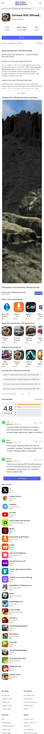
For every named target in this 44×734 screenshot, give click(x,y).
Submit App (6, 729)
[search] (40, 3)
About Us (27, 726)
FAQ (3, 719)
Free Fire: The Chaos (31, 702)
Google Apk (6, 695)
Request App (6, 733)
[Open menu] (3, 3)
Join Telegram (28, 729)
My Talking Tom (29, 695)
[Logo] (21, 3)
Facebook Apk (7, 699)
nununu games (17, 19)
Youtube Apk (6, 709)
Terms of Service (29, 723)
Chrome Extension (8, 726)
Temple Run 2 (28, 699)
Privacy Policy (28, 719)
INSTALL (22, 38)
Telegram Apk (6, 706)
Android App (6, 723)
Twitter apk (6, 702)
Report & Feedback (30, 733)
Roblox (26, 709)
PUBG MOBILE (28, 706)
